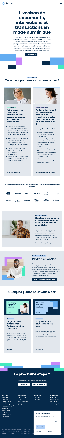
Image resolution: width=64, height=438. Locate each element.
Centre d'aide (22, 397)
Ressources (22, 395)
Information (37, 397)
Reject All (50, 431)
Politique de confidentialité (27, 433)
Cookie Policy (55, 421)
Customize (38, 431)
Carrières (37, 399)
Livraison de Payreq (8, 405)
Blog (19, 399)
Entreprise (37, 395)
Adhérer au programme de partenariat (54, 399)
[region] (47, 423)
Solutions (5, 395)
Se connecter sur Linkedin (23, 431)
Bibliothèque (21, 405)
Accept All (39, 427)
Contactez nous (10, 431)
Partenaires (54, 395)
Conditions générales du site (10, 433)
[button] (61, 3)
